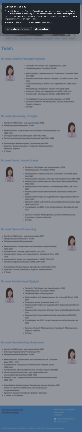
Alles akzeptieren (41, 29)
